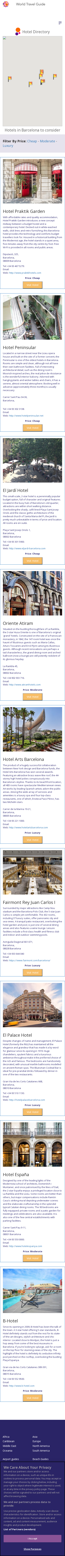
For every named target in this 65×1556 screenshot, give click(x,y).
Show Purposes (32, 1549)
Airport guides (11, 1459)
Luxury (8, 145)
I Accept (32, 1538)
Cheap (32, 141)
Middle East (9, 1446)
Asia (34, 1436)
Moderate (47, 141)
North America (41, 1446)
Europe (36, 1441)
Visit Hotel (32, 285)
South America (41, 1450)
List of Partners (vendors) (19, 1529)
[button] (42, 82)
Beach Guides (40, 1459)
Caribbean (8, 1441)
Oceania (7, 1450)
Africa (6, 1436)
